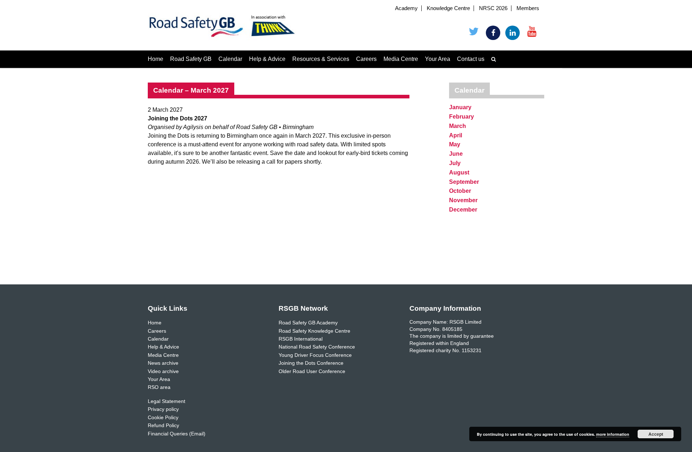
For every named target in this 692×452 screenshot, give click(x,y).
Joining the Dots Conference (311, 363)
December (463, 210)
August (459, 172)
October (460, 191)
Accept (655, 434)
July (455, 163)
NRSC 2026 (493, 8)
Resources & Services (320, 59)
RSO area (159, 387)
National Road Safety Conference (317, 347)
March (457, 126)
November (463, 200)
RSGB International (301, 339)
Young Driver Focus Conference (315, 355)
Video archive (163, 371)
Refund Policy (163, 425)
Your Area (437, 59)
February (461, 117)
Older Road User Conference (312, 371)
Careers (366, 59)
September (464, 182)
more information (612, 434)
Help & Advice (267, 59)
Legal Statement (166, 401)
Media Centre (400, 59)
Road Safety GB (191, 59)
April (455, 135)
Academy (406, 8)
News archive (163, 363)
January (460, 107)
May (454, 144)
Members (527, 8)
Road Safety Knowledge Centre (314, 331)
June (456, 154)
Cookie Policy (163, 417)
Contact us (470, 59)
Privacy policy (163, 409)
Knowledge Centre (448, 8)
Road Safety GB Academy (308, 322)
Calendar (230, 59)
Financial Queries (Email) (176, 434)
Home (155, 59)
